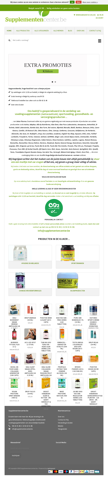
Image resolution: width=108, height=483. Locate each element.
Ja (72, 2)
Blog (70, 31)
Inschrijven (15, 455)
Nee (78, 2)
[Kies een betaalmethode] (50, 471)
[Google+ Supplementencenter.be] (69, 449)
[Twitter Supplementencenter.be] (64, 449)
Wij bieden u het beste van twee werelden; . (54, 169)
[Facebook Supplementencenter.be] (58, 449)
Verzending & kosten (65, 423)
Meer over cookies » (90, 2)
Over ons (80, 31)
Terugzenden (62, 429)
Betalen (60, 426)
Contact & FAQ (95, 31)
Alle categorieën (42, 31)
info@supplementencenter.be (54, 230)
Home (9, 31)
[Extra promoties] (54, 70)
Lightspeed (51, 468)
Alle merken (58, 31)
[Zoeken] (9, 40)
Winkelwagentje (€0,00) (85, 15)
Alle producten (23, 31)
